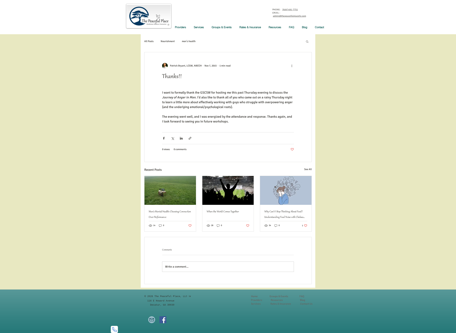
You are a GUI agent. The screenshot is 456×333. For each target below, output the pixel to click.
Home (254, 296)
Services (256, 303)
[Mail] (151, 319)
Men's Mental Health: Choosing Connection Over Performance (170, 214)
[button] (200, 27)
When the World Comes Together (223, 211)
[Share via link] (190, 138)
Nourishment (168, 41)
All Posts (149, 41)
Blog (302, 300)
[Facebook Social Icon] (162, 319)
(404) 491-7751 (290, 9)
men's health (189, 41)
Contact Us (306, 303)
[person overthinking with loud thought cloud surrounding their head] (286, 190)
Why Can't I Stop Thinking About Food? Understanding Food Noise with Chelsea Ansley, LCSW (283, 215)
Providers (256, 300)
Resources (277, 300)
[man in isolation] (170, 190)
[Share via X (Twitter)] (172, 138)
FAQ (301, 296)
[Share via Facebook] (163, 138)
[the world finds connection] (228, 190)
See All (308, 169)
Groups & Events (279, 296)
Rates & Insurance (280, 303)
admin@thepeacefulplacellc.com (289, 16)
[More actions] (292, 66)
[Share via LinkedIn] (181, 138)
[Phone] (114, 329)
